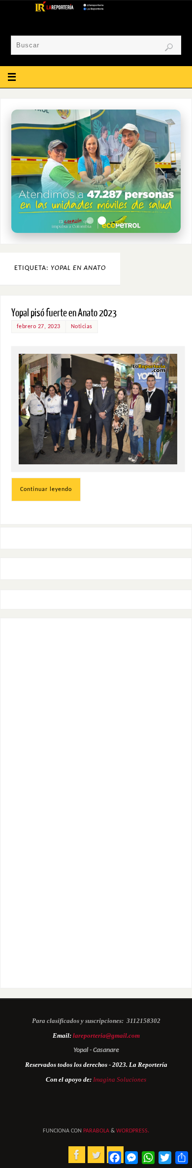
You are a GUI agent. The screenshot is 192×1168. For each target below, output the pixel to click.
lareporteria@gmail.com (106, 1035)
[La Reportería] (76, 1154)
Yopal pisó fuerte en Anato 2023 (64, 313)
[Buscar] (169, 47)
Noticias (82, 327)
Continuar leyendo (46, 489)
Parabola (96, 1131)
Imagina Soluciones (119, 1079)
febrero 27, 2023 (39, 327)
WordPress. (132, 1131)
